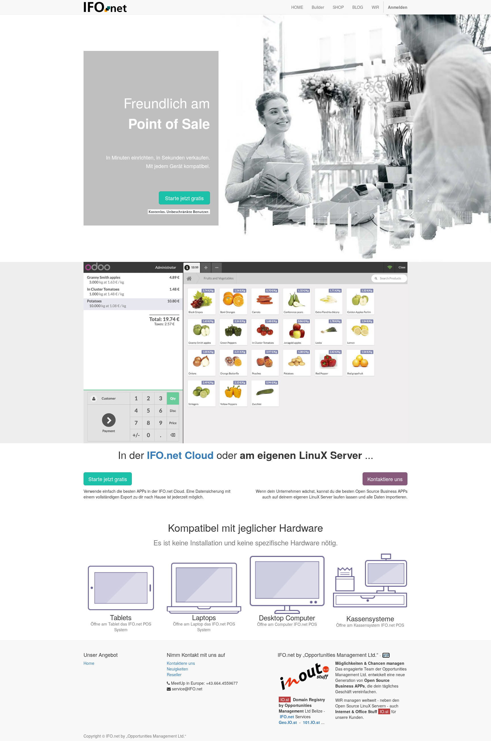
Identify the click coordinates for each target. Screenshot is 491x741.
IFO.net (287, 716)
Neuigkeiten (177, 669)
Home (89, 663)
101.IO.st (312, 722)
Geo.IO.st (288, 722)
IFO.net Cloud (180, 454)
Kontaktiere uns (385, 479)
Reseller (174, 674)
